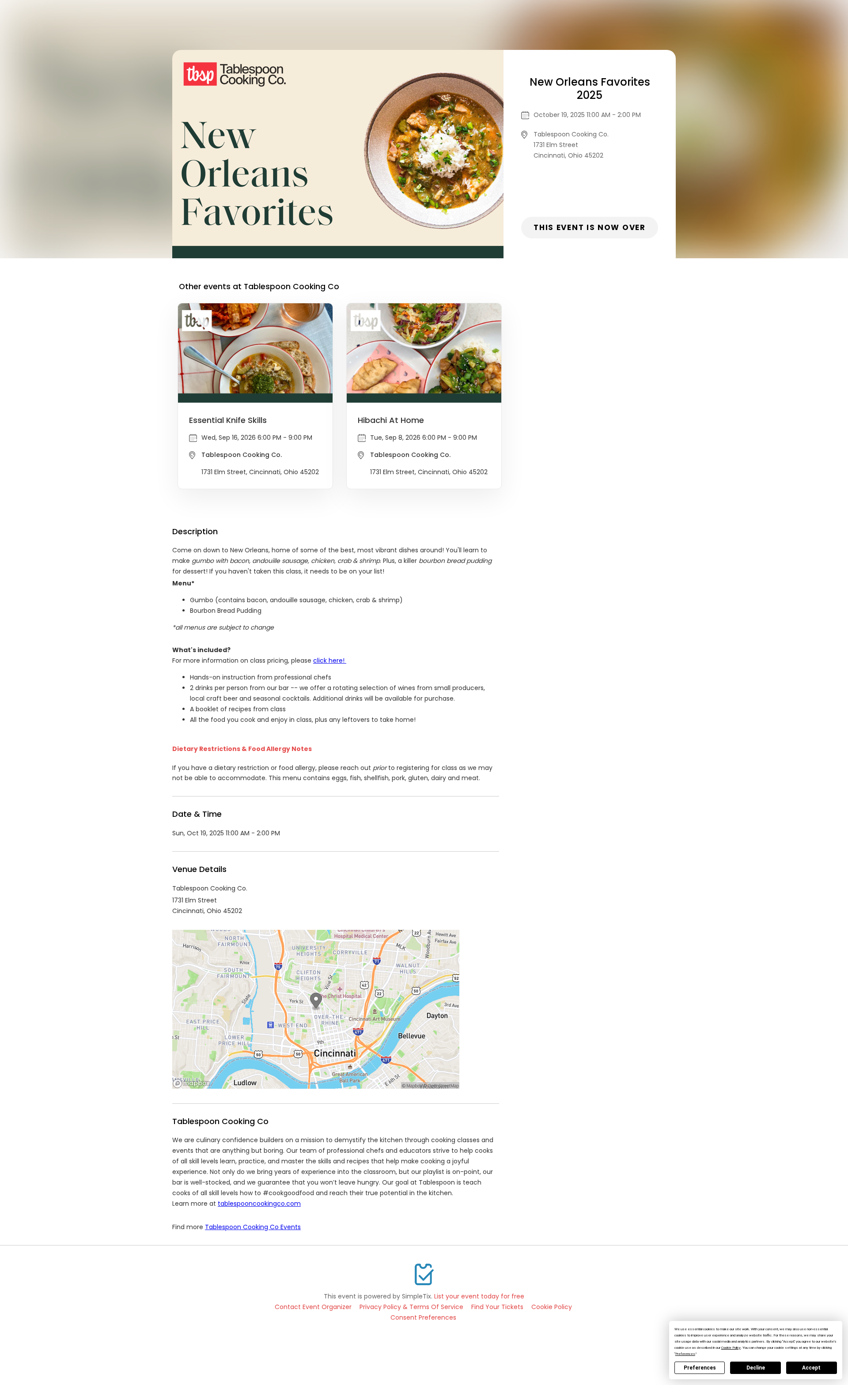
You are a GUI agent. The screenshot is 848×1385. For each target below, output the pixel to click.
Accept (811, 1368)
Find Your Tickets (497, 1306)
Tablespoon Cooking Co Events (253, 1227)
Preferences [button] (685, 1354)
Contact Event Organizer (313, 1306)
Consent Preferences (423, 1317)
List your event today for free (479, 1296)
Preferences (700, 1368)
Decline (755, 1368)
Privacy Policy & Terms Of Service (411, 1306)
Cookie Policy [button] (731, 1348)
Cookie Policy (551, 1306)
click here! (329, 660)
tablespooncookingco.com (259, 1203)
